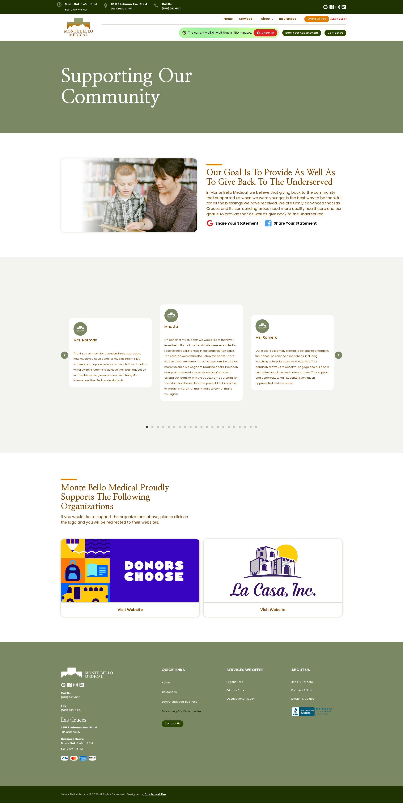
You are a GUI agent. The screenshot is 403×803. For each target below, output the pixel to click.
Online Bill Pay (316, 19)
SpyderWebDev (155, 794)
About (266, 19)
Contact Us (172, 723)
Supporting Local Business (179, 701)
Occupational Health (240, 698)
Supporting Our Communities (181, 711)
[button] (64, 355)
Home (228, 19)
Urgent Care (234, 682)
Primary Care (235, 690)
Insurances (287, 19)
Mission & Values (302, 698)
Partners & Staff (301, 690)
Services (245, 19)
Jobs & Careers (302, 682)
